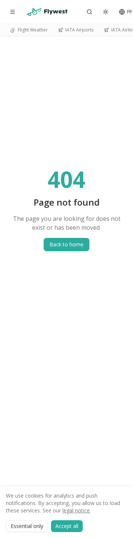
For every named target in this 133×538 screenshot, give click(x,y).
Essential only (27, 525)
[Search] (89, 12)
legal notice (76, 510)
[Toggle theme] (105, 12)
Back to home (66, 244)
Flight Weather (33, 30)
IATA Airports (79, 30)
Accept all (66, 525)
